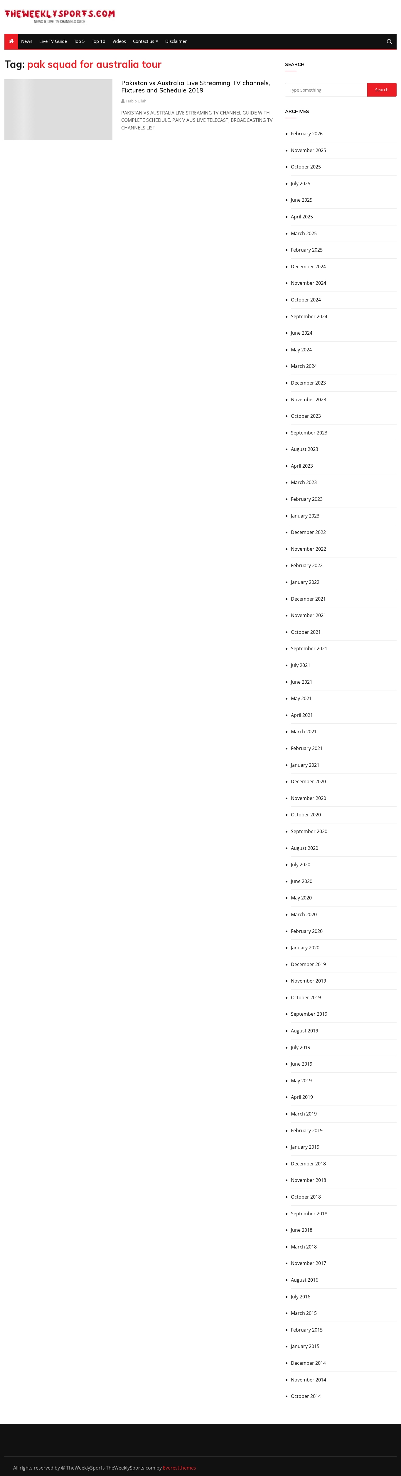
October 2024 (306, 299)
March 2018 (304, 1247)
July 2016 (300, 1296)
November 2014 (308, 1379)
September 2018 (309, 1213)
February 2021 (307, 748)
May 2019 (301, 1080)
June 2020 (301, 881)
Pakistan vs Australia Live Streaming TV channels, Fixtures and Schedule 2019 (195, 86)
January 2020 (305, 947)
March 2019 (304, 1114)
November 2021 (308, 615)
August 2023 (304, 449)
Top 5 (79, 41)
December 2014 (308, 1363)
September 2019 (309, 1014)
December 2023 (308, 383)
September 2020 (309, 831)
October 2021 (306, 632)
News (26, 41)
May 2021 (301, 698)
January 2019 (305, 1147)
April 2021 (302, 715)
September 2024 (309, 316)
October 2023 (306, 416)
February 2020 (307, 931)
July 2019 (300, 1047)
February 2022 (307, 565)
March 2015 (304, 1313)
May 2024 (301, 349)
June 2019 (301, 1064)
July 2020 (300, 864)
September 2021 (309, 648)
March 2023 (304, 482)
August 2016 (304, 1280)
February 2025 (307, 250)
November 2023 (308, 399)
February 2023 (307, 499)
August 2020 (304, 848)
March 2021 (304, 731)
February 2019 (307, 1130)
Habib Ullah (136, 101)
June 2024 (301, 333)
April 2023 (302, 466)
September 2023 (309, 432)
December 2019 (308, 964)
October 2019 (306, 997)
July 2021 (300, 665)
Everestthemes (179, 1468)
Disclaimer (176, 41)
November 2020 (308, 798)
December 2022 (308, 532)
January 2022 (305, 582)
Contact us (143, 41)
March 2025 (304, 233)
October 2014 (306, 1396)
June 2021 (301, 682)
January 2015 (305, 1346)
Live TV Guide (53, 41)
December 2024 (308, 266)
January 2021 (305, 765)
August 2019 (304, 1030)
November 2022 (308, 549)
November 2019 (308, 981)
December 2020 (308, 781)
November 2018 (308, 1180)
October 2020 (306, 814)
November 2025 (308, 150)
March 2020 (304, 914)
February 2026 (307, 133)
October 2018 (306, 1197)
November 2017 (308, 1263)
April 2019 (302, 1097)
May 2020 (301, 897)
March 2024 (304, 366)
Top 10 (98, 41)
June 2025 (301, 200)
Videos (119, 41)
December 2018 (308, 1163)
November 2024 (308, 283)
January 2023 (305, 516)
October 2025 (306, 167)
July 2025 (300, 183)
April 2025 (302, 216)
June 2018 (301, 1230)
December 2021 (308, 599)
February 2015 (307, 1330)
